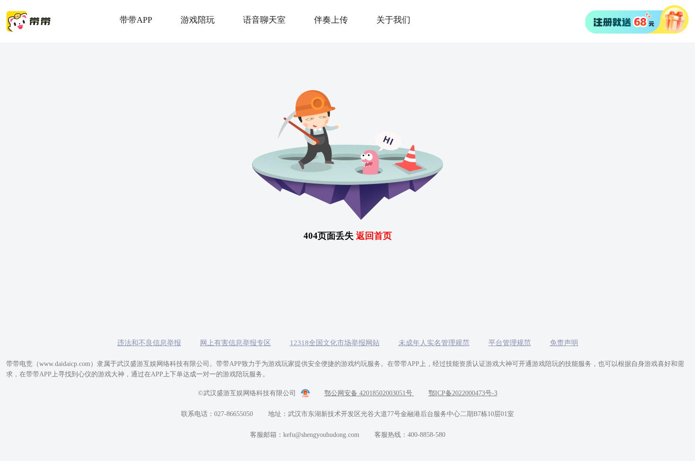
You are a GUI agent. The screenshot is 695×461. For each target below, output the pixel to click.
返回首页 (374, 236)
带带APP (136, 20)
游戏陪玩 (198, 20)
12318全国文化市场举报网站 (335, 343)
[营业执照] (303, 393)
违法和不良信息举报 (149, 343)
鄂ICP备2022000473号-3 (462, 393)
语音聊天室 (264, 20)
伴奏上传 (331, 20)
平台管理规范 (509, 343)
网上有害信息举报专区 (235, 343)
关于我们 (393, 20)
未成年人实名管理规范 (434, 343)
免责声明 (564, 343)
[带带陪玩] (29, 21)
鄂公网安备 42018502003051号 (369, 393)
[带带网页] (637, 20)
